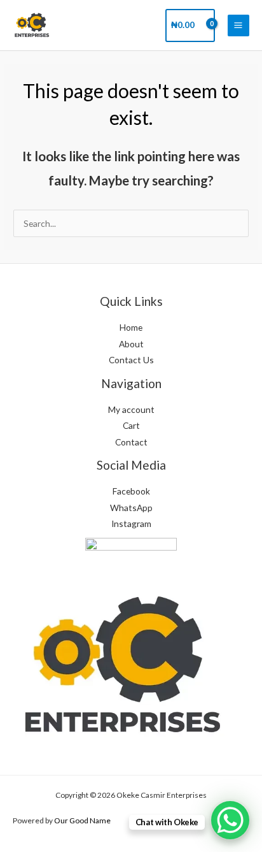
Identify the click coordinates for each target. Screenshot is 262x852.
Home (131, 327)
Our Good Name (82, 820)
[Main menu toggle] (238, 25)
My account (131, 409)
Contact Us (131, 359)
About (131, 343)
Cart (131, 425)
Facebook (131, 491)
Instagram (131, 523)
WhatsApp (131, 507)
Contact (131, 442)
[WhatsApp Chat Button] (230, 820)
